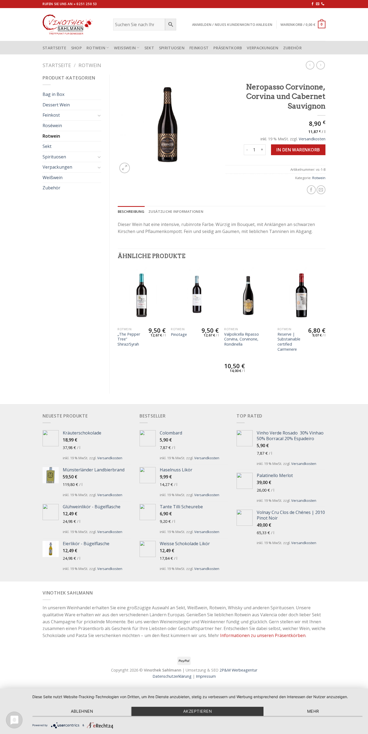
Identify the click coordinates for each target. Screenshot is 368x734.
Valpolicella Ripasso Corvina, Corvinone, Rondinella (241, 339)
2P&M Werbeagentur (238, 670)
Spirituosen (172, 47)
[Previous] (118, 325)
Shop (76, 47)
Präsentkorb (227, 47)
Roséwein (52, 125)
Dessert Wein (56, 105)
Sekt (149, 47)
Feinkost (199, 47)
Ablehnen (82, 711)
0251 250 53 (87, 4)
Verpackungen (262, 47)
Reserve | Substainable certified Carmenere (288, 342)
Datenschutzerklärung (172, 676)
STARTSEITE (54, 47)
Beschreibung (131, 211)
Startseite (57, 65)
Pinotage (179, 334)
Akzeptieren (197, 711)
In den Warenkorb (298, 150)
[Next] (325, 325)
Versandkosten (312, 138)
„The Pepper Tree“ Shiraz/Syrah (128, 339)
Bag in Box (53, 94)
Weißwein (125, 47)
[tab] (131, 211)
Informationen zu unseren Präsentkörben (262, 635)
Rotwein (95, 47)
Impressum (206, 676)
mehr (313, 711)
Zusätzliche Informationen (175, 211)
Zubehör (292, 47)
